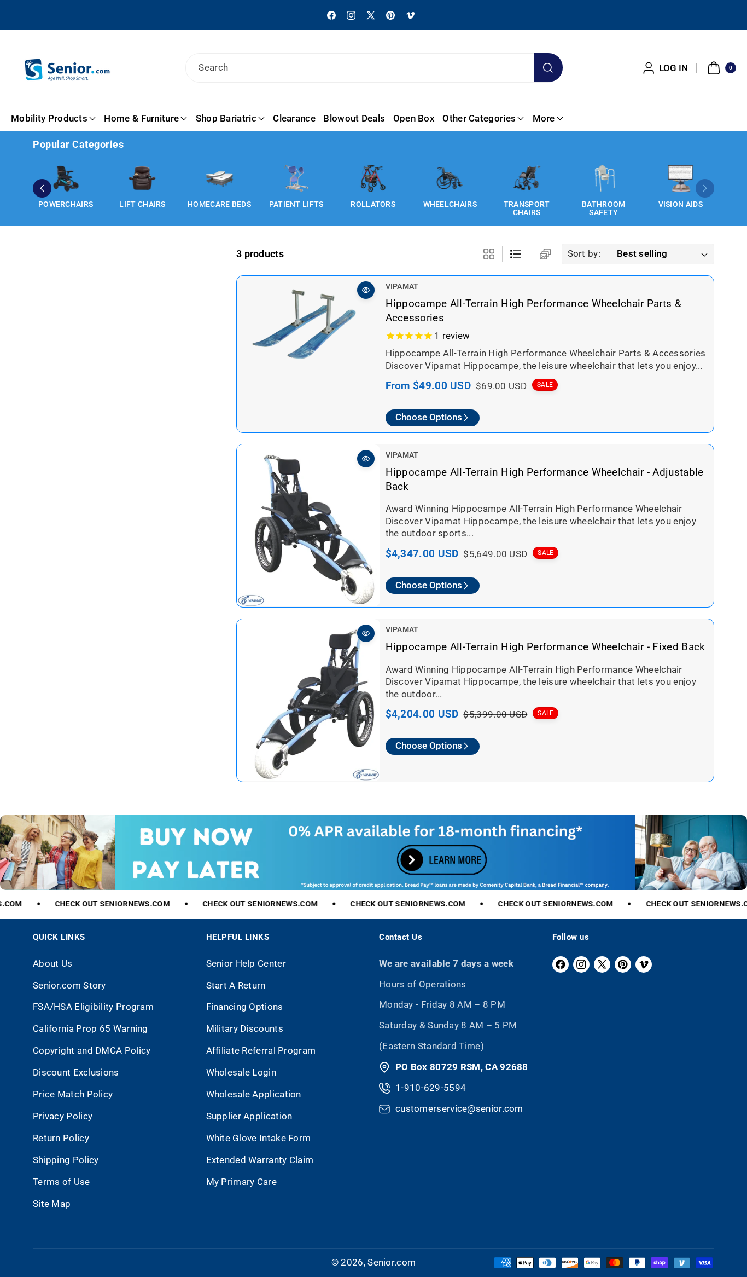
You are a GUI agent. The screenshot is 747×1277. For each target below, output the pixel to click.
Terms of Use (61, 1181)
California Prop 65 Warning (90, 1028)
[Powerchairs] (65, 178)
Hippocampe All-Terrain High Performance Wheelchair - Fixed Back (545, 646)
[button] (720, 68)
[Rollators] (373, 178)
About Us (52, 963)
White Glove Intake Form (258, 1137)
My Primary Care (241, 1181)
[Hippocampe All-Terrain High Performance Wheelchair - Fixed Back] (308, 700)
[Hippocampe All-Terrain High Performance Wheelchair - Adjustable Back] (308, 525)
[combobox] (373, 68)
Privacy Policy (62, 1116)
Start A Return (236, 985)
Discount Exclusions (76, 1072)
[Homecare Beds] (219, 178)
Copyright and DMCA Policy (92, 1050)
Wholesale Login (241, 1072)
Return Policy (61, 1137)
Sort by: (584, 253)
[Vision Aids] (680, 178)
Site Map (52, 1203)
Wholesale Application (253, 1094)
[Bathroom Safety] (603, 178)
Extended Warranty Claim (260, 1159)
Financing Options (244, 1006)
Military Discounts (244, 1028)
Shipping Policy (66, 1159)
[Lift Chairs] (142, 178)
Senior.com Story (69, 985)
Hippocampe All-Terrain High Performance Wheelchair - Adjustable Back (545, 479)
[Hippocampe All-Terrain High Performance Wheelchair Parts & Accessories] (308, 329)
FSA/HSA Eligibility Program (93, 1006)
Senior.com (391, 1262)
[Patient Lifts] (296, 178)
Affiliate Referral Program (261, 1050)
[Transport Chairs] (526, 178)
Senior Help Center (246, 963)
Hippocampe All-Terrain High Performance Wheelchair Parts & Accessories (533, 310)
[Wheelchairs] (450, 178)
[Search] (548, 67)
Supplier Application (249, 1116)
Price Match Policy (73, 1094)
